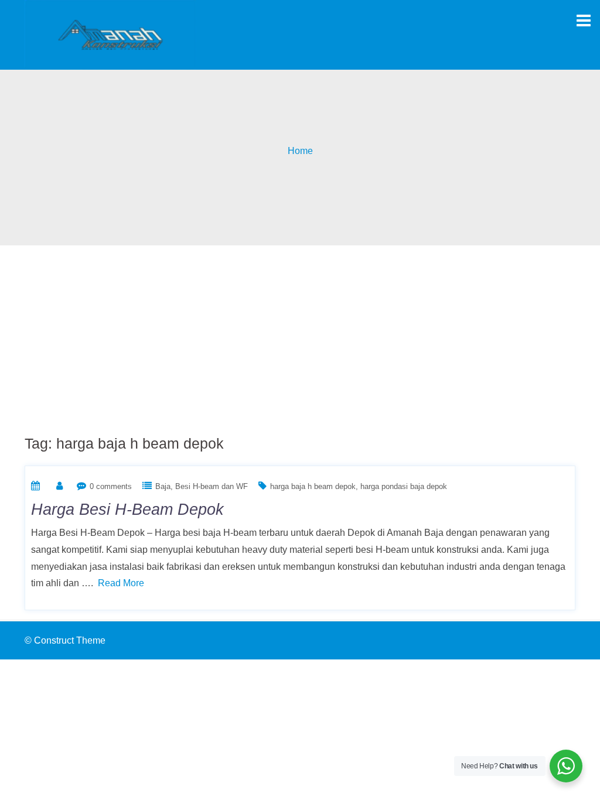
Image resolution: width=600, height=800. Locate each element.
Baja (163, 486)
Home (300, 151)
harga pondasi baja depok (403, 486)
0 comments (111, 486)
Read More (121, 583)
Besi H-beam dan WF (211, 486)
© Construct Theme (65, 640)
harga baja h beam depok (313, 486)
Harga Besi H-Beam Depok (127, 509)
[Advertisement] (300, 333)
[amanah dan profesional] (110, 34)
